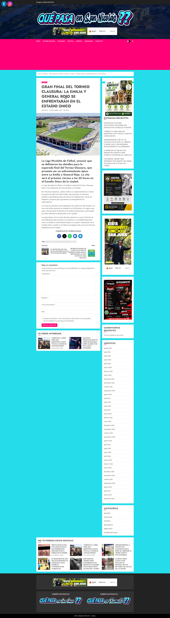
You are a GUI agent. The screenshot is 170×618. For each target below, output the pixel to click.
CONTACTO (99, 41)
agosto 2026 (108, 348)
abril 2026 (107, 364)
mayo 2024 (107, 452)
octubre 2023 (108, 479)
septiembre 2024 (109, 437)
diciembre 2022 (109, 499)
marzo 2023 (108, 495)
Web (43, 312)
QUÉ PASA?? (45, 110)
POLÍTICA (70, 41)
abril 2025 (107, 410)
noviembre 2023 (109, 475)
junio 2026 (107, 356)
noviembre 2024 (109, 429)
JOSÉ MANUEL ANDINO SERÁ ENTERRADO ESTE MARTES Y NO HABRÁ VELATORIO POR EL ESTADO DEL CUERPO (76, 564)
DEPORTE (79, 41)
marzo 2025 (108, 414)
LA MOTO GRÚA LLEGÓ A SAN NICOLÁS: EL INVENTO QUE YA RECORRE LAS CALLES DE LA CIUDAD (108, 564)
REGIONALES (89, 41)
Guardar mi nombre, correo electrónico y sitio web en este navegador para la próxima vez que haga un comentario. (67, 320)
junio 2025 (107, 402)
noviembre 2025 (109, 383)
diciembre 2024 (109, 425)
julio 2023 (107, 491)
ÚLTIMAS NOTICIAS (49, 41)
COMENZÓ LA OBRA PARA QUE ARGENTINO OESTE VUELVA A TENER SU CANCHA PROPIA (44, 343)
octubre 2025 (108, 387)
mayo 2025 (107, 406)
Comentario (46, 274)
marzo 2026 (108, 367)
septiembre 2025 (109, 391)
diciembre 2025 (109, 379)
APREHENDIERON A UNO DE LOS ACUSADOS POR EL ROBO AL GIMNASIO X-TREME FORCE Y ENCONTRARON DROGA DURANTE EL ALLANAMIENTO (108, 550)
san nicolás (73, 241)
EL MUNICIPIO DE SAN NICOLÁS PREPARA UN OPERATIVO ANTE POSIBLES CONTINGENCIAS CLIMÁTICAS (118, 152)
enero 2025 (107, 421)
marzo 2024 (108, 460)
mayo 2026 (107, 360)
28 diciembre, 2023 (56, 110)
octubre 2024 (108, 433)
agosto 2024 (108, 441)
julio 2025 (107, 398)
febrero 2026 (108, 371)
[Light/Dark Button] (129, 41)
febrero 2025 (108, 418)
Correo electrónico (48, 305)
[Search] (132, 41)
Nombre (45, 298)
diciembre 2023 (109, 472)
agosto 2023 (108, 487)
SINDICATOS (108, 529)
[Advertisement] (85, 56)
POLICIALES (61, 41)
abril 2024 (107, 456)
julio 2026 (107, 352)
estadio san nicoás (50, 241)
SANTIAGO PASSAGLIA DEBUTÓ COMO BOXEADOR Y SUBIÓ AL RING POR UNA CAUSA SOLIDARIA (75, 343)
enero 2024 (107, 468)
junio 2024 (107, 448)
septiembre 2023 (109, 483)
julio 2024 (107, 445)
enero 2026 (107, 375)
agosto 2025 (108, 394)
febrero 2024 (108, 464)
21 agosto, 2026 (58, 348)
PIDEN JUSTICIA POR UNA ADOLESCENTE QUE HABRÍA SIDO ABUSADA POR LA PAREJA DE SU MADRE (117, 125)
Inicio (38, 41)
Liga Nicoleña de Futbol (63, 241)
